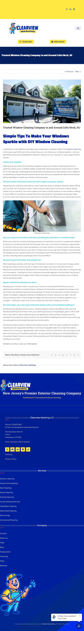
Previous (69, 71)
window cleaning (73, 149)
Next (77, 71)
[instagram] (67, 9)
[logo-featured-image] (23, 20)
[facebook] (74, 9)
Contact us (7, 344)
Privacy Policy (10, 459)
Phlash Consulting (48, 624)
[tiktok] (28, 449)
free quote (32, 344)
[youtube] (12, 449)
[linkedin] (70, 9)
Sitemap (8, 454)
